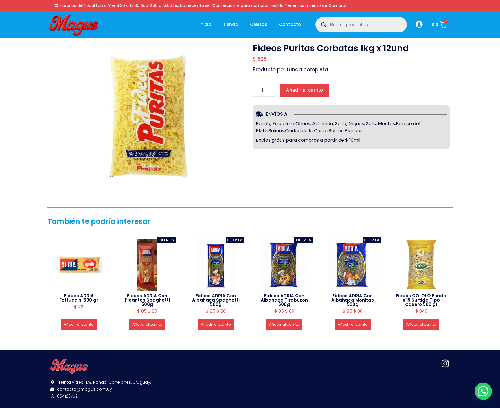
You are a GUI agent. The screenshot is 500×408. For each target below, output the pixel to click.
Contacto (290, 24)
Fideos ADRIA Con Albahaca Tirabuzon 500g (284, 300)
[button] (483, 391)
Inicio (205, 24)
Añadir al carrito (304, 90)
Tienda (230, 24)
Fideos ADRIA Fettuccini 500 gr (78, 298)
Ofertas (258, 24)
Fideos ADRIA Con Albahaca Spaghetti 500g (216, 300)
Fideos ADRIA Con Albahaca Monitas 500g (352, 300)
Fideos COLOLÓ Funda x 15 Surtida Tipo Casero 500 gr (421, 300)
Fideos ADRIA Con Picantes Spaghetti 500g (147, 300)
